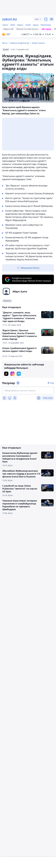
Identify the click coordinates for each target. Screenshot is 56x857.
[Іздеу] (45, 19)
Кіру (52, 383)
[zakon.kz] (9, 19)
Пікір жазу (47, 398)
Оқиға (28, 25)
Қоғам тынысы (38, 43)
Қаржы (20, 25)
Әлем (12, 25)
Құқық (36, 25)
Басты (5, 43)
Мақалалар (46, 25)
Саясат (5, 25)
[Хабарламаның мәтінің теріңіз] (28, 390)
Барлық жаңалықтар (19, 43)
